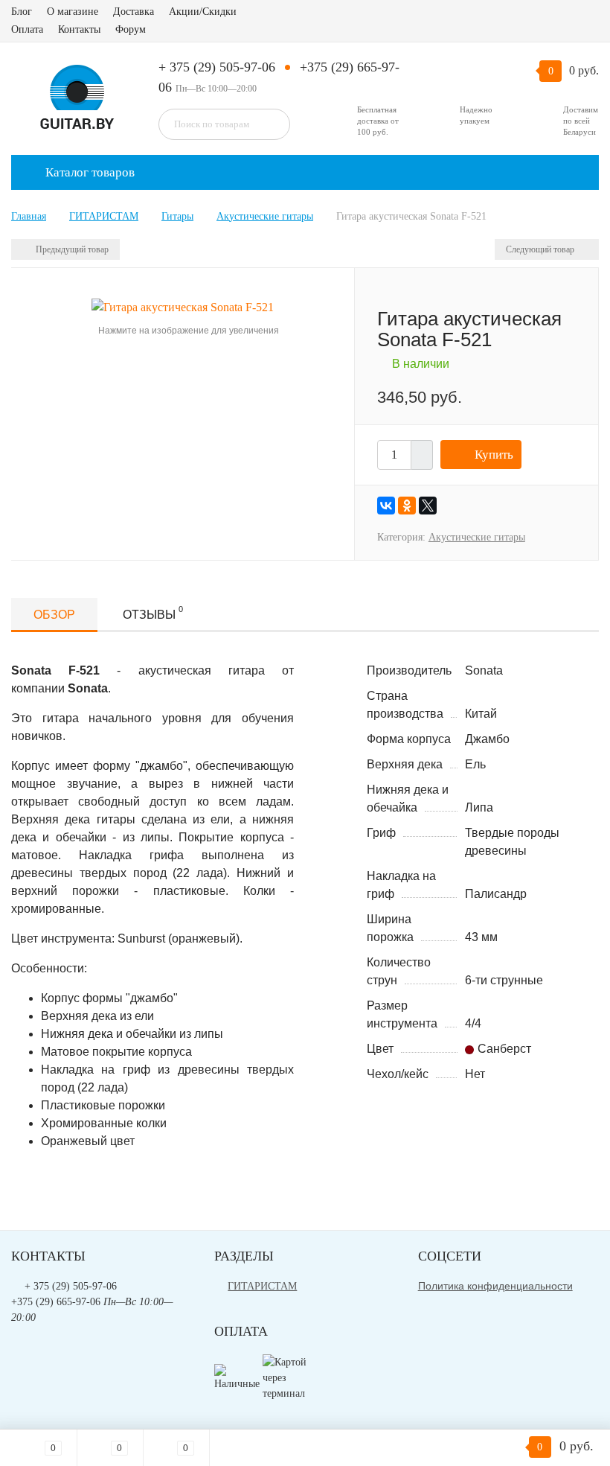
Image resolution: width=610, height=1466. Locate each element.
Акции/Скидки (203, 11)
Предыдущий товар (71, 249)
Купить (494, 454)
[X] (428, 505)
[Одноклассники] (407, 505)
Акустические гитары (476, 537)
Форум (130, 29)
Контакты (79, 29)
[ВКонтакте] (386, 505)
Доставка (133, 11)
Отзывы (153, 613)
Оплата (27, 29)
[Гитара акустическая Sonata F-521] (183, 306)
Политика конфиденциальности (495, 1286)
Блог (21, 11)
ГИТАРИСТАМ (262, 1286)
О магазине (72, 11)
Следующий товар (541, 249)
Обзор (54, 614)
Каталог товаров (88, 172)
